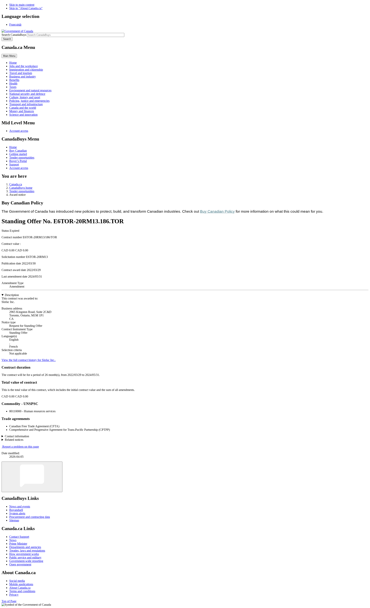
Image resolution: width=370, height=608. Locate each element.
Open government (20, 564)
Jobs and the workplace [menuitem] (23, 66)
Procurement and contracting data (29, 517)
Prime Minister (18, 543)
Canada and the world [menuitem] (22, 107)
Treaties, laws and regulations (27, 550)
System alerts (17, 513)
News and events (19, 506)
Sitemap (14, 520)
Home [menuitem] (13, 62)
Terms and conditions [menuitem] (22, 591)
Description (12, 295)
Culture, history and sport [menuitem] (24, 97)
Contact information (17, 436)
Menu (9, 55)
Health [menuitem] (13, 83)
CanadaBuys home (20, 187)
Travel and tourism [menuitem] (20, 73)
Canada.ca (15, 184)
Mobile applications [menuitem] (21, 584)
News (12, 540)
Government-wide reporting (26, 561)
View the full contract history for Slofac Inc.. (29, 360)
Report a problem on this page (20, 446)
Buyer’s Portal (18, 161)
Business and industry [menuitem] (22, 76)
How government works (24, 554)
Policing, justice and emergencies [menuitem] (29, 100)
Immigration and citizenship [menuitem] (26, 69)
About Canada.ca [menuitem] (19, 587)
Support (14, 164)
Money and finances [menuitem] (21, 111)
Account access (18, 130)
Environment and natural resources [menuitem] (30, 90)
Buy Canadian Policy (217, 211)
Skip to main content (21, 4)
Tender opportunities (21, 157)
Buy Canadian (18, 150)
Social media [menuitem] (17, 580)
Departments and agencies (25, 547)
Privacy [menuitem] (13, 594)
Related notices (14, 439)
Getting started (18, 154)
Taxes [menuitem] (12, 87)
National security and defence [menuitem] (27, 93)
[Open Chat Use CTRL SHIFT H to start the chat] (32, 477)
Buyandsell (16, 510)
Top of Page (9, 601)
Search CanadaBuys (14, 34)
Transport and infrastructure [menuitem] (26, 104)
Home (13, 147)
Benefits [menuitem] (14, 80)
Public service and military (25, 557)
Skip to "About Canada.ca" (26, 8)
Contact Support (19, 536)
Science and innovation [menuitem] (23, 114)
